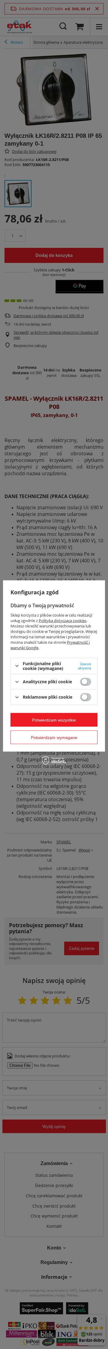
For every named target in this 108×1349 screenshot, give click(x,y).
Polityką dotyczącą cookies (62, 620)
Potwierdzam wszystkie (54, 719)
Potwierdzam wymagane (54, 737)
